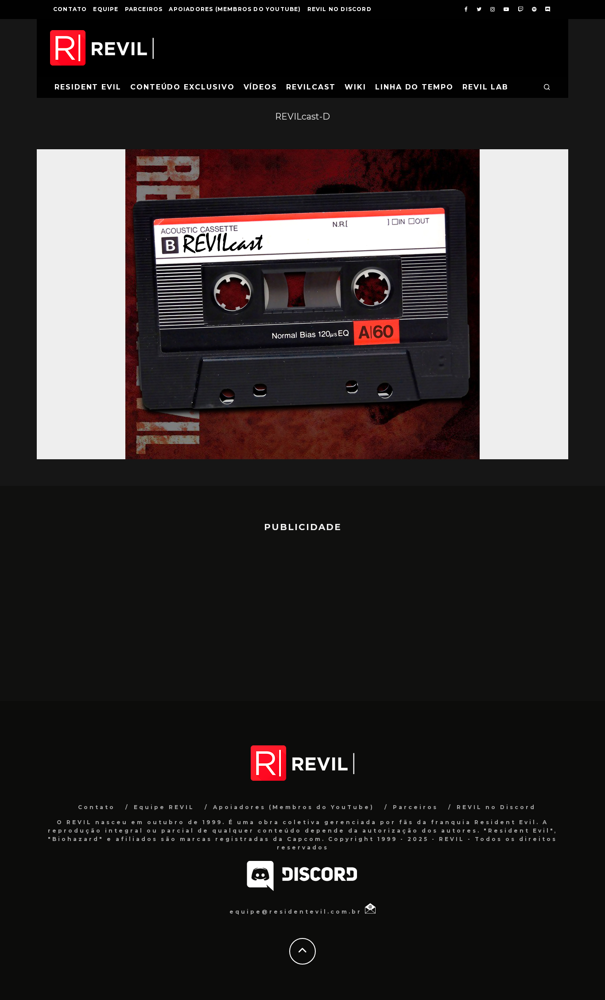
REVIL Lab (485, 87)
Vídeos (261, 87)
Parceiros (144, 9)
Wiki (355, 87)
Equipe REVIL (164, 807)
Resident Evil (87, 87)
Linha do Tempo (414, 87)
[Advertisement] (302, 612)
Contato (70, 9)
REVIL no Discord (339, 9)
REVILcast (311, 87)
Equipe (105, 9)
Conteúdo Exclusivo (182, 87)
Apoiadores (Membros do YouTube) (235, 9)
